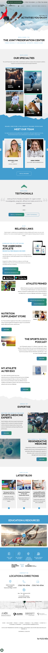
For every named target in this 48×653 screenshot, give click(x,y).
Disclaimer (9, 623)
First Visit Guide (9, 558)
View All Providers (24, 173)
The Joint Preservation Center (24, 41)
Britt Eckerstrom (35, 161)
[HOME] (18, 6)
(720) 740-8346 (30, 2)
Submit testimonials (31, 214)
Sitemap (21, 623)
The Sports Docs (36, 340)
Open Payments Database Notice (31, 624)
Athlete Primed (36, 283)
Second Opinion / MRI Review (38, 558)
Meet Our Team (24, 129)
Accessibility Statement (15, 624)
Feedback (27, 623)
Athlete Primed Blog (39, 303)
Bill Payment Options (19, 558)
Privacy (16, 623)
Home (3, 623)
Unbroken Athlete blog (10, 269)
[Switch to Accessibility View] (1, 650)
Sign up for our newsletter (11, 272)
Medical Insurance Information (28, 558)
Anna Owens (12, 160)
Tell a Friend (35, 623)
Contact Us (42, 623)
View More (6, 329)
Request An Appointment (16, 2)
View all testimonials (16, 214)
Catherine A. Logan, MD (24, 631)
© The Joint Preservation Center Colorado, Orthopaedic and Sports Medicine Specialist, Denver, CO (24, 628)
